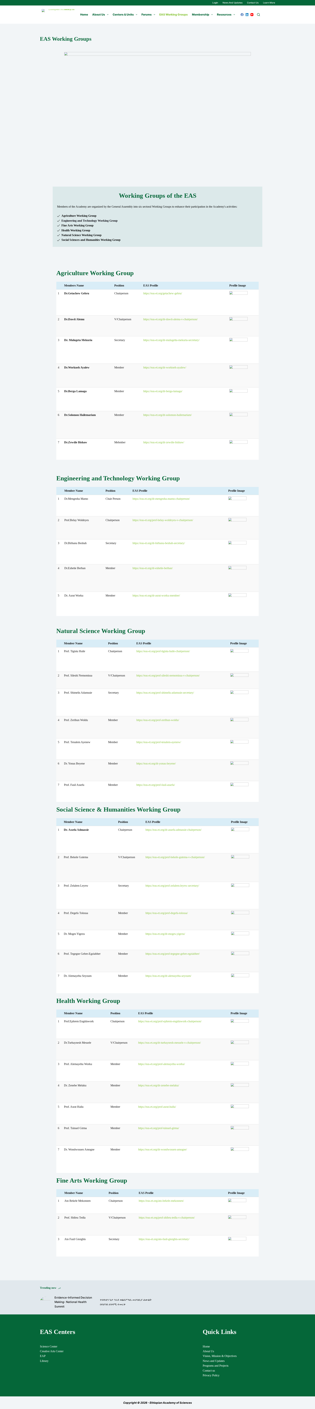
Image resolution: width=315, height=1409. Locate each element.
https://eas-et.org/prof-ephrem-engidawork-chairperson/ (169, 1021)
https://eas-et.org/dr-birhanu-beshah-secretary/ (159, 543)
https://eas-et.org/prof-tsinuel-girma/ (158, 1128)
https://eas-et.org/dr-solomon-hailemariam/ (167, 414)
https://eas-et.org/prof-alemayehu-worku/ (161, 1064)
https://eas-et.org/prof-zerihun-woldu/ (157, 720)
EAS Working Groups (173, 14)
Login (215, 2)
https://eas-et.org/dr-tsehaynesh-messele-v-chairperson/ (169, 1042)
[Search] (258, 14)
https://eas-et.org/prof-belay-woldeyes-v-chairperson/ (163, 520)
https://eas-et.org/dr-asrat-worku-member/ (156, 595)
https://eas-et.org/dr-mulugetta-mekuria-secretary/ (171, 340)
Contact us (252, 2)
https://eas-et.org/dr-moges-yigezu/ (165, 933)
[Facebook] (242, 14)
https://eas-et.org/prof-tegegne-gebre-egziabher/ (172, 953)
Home (84, 14)
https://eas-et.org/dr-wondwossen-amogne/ (162, 1149)
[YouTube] (251, 14)
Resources (224, 14)
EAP (43, 1356)
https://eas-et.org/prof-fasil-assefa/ (155, 784)
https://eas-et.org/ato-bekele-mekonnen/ (161, 1200)
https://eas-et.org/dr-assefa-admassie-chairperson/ (173, 829)
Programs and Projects (215, 1365)
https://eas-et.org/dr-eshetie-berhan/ (153, 568)
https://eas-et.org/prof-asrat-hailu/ (157, 1106)
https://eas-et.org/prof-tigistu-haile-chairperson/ (163, 651)
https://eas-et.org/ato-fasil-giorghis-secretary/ (164, 1239)
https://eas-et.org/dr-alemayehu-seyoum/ (168, 975)
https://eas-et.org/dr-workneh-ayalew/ (164, 367)
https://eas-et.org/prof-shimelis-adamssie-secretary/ (165, 692)
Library (44, 1360)
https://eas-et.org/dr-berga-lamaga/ (162, 391)
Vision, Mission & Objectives (220, 1356)
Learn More (269, 2)
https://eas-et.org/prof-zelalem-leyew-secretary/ (172, 885)
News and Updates (232, 2)
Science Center (48, 1346)
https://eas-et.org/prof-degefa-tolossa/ (166, 913)
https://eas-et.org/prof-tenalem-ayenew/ (158, 742)
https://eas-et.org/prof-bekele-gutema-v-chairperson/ (175, 857)
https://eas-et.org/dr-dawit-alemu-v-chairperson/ (170, 319)
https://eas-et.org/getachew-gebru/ (162, 293)
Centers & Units (123, 14)
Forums (146, 14)
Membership (200, 14)
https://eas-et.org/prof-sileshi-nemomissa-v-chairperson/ (168, 675)
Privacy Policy (211, 1375)
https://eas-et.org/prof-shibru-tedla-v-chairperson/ (167, 1217)
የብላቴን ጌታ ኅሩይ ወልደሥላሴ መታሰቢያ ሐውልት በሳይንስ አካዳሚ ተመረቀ (126, 1302)
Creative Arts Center (51, 1351)
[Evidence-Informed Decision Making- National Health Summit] (45, 1302)
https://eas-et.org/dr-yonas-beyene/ (156, 763)
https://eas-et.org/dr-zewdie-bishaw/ (163, 442)
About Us (98, 14)
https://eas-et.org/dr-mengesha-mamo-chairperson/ (161, 498)
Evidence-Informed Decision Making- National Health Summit (73, 1302)
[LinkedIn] (247, 14)
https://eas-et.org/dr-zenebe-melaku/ (158, 1085)
